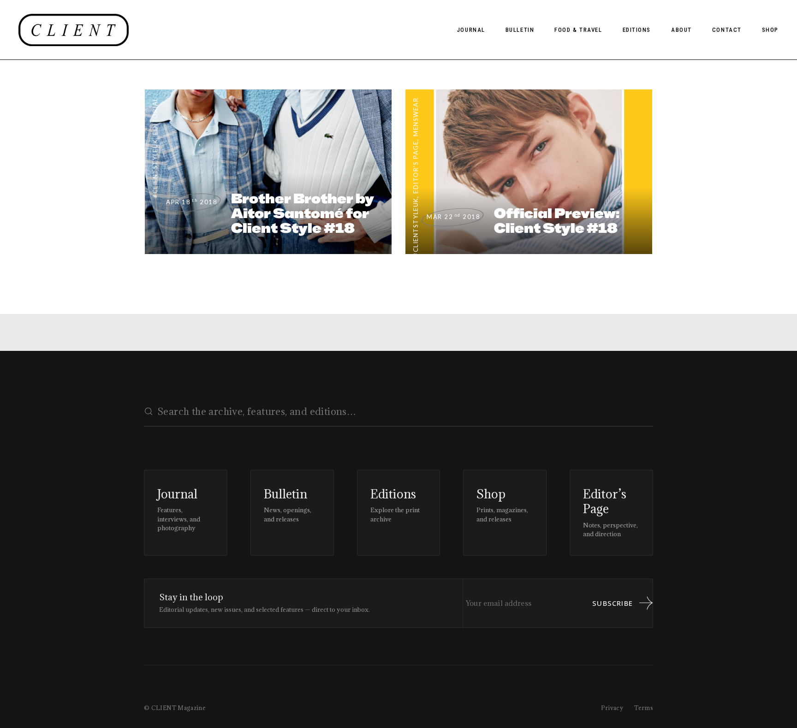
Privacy (612, 707)
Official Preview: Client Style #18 (556, 221)
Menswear (415, 116)
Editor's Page (415, 167)
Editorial (155, 116)
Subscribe (612, 603)
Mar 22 (453, 216)
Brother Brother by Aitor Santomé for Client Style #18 (302, 213)
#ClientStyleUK (155, 168)
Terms (643, 707)
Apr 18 (191, 202)
